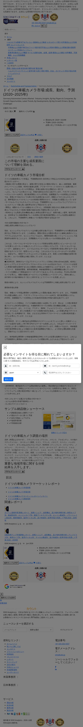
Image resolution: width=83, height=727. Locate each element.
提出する (8, 379)
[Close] (5, 347)
